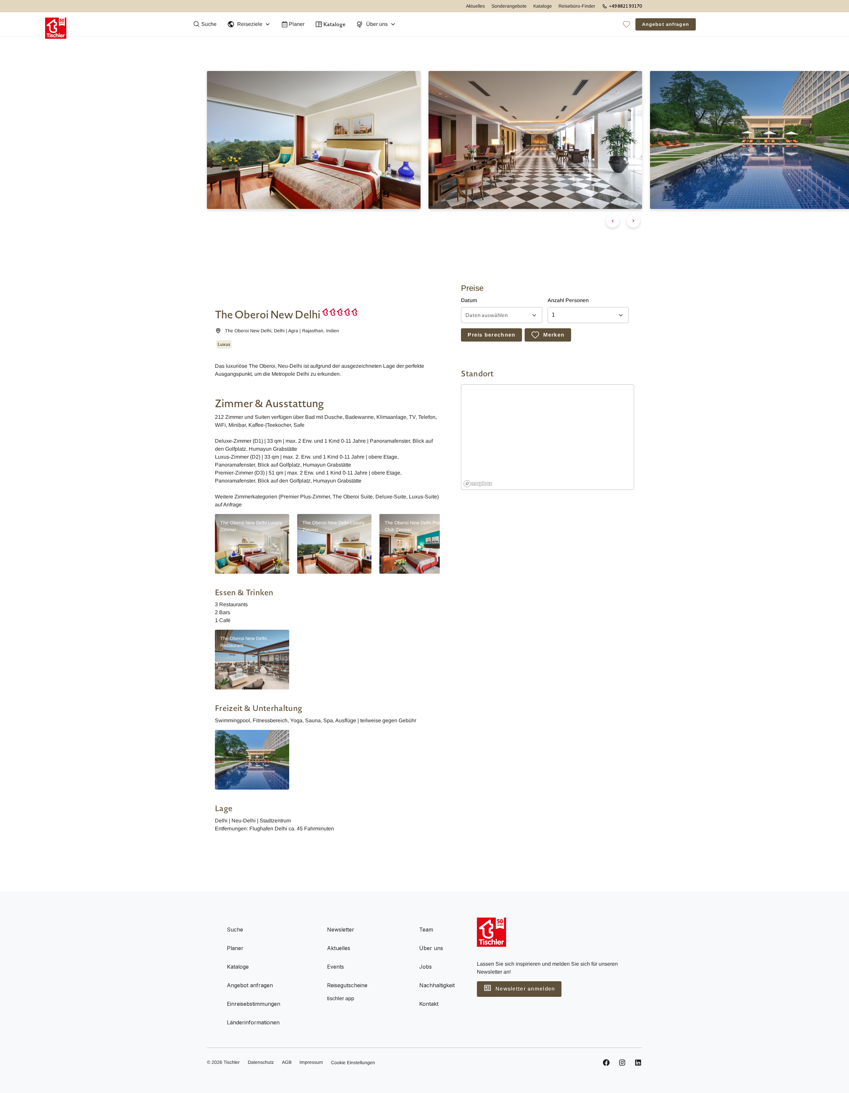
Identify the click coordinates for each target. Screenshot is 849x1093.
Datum (469, 300)
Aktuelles (475, 6)
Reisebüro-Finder (576, 6)
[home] (55, 24)
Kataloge (542, 6)
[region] (547, 437)
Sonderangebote (509, 6)
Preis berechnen (491, 335)
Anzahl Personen (568, 300)
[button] (249, 24)
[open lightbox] (252, 760)
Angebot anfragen (665, 24)
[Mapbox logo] (477, 483)
